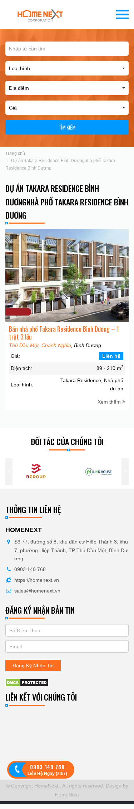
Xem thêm (110, 402)
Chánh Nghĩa (56, 345)
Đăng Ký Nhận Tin (33, 665)
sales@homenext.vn (37, 591)
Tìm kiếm (67, 127)
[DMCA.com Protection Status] (27, 682)
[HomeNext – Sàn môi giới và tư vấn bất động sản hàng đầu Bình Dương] (40, 14)
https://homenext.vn (36, 580)
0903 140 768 (30, 569)
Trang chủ (15, 153)
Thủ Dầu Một (24, 345)
